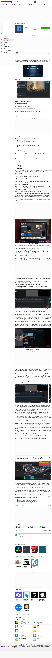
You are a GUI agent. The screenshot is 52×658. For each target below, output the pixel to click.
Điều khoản (17, 644)
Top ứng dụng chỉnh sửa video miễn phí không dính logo (27, 501)
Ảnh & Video (23, 23)
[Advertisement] (26, 15)
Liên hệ (30, 644)
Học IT (44, 4)
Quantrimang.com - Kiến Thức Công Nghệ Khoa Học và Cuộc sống (7, 1)
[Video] (1, 45)
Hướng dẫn (23, 644)
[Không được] (44, 25)
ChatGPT (19, 4)
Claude (15, 4)
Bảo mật (20, 644)
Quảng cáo (32, 644)
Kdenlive (26, 26)
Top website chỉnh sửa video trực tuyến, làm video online (27, 502)
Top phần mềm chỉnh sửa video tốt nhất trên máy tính (26, 500)
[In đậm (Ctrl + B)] (22, 534)
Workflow (35, 4)
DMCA (39, 644)
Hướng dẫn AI (10, 4)
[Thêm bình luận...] (34, 537)
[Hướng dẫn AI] (1, 30)
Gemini (23, 4)
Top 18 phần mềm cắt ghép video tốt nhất (24, 499)
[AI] (1, 24)
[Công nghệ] (1, 36)
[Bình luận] (46, 53)
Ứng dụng (26, 644)
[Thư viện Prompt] (1, 27)
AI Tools (30, 4)
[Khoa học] (1, 51)
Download (18, 23)
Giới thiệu (13, 644)
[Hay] (47, 25)
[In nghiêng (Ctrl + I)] (23, 534)
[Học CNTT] (1, 39)
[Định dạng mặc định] (26, 534)
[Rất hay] (48, 25)
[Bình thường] (46, 25)
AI (6, 4)
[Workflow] (1, 33)
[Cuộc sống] (1, 48)
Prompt (26, 4)
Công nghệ (40, 4)
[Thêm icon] (19, 534)
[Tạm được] (45, 25)
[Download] (1, 42)
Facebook (36, 644)
